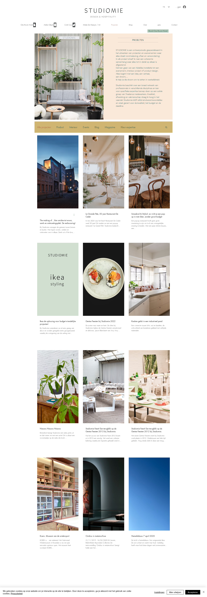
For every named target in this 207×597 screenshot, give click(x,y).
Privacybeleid (17, 593)
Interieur (73, 127)
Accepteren (193, 592)
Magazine (110, 127)
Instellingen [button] (159, 592)
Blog (97, 127)
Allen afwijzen (175, 592)
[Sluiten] (203, 592)
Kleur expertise (128, 127)
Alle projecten (44, 127)
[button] (50, 25)
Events (86, 127)
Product (60, 127)
